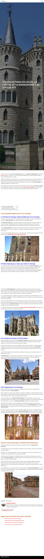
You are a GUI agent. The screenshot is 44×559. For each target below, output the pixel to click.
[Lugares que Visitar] (3, 506)
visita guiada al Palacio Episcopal (27, 307)
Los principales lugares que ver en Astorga (8, 208)
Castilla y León (9, 91)
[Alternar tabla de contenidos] (16, 207)
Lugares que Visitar (10, 503)
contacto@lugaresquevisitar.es (7, 510)
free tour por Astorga (29, 187)
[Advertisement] (22, 197)
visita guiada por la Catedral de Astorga (16, 234)
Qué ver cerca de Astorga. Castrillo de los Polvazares (10, 209)
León (2, 175)
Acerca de (3, 500)
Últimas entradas (8, 500)
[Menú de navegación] (42, 1)
